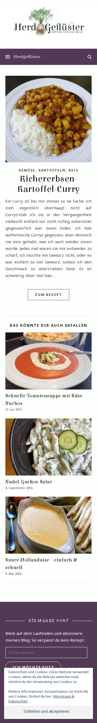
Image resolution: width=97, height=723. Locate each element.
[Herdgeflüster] (48, 23)
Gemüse (27, 170)
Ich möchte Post (33, 667)
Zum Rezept (48, 294)
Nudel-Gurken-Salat (28, 482)
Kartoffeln (52, 170)
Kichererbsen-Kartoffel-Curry (48, 184)
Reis (73, 170)
